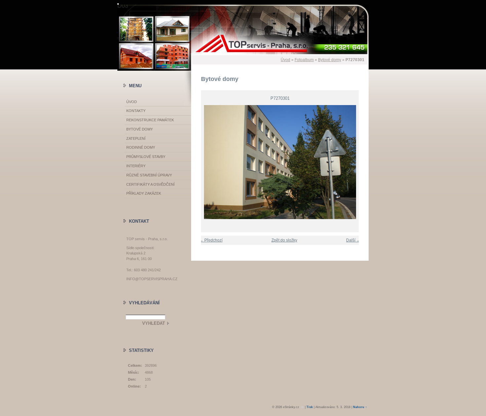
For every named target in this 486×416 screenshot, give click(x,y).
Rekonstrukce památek (150, 120)
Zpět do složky (284, 240)
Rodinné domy (140, 147)
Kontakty (135, 111)
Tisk (309, 407)
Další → (353, 240)
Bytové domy (329, 59)
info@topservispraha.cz (152, 279)
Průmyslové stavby (145, 157)
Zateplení (135, 138)
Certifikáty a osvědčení (150, 184)
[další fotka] (357, 162)
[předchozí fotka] (201, 162)
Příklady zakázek (143, 193)
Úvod (285, 59)
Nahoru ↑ (360, 407)
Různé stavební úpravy (149, 175)
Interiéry (135, 166)
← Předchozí (211, 240)
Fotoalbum (304, 59)
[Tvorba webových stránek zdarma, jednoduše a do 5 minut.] (302, 407)
